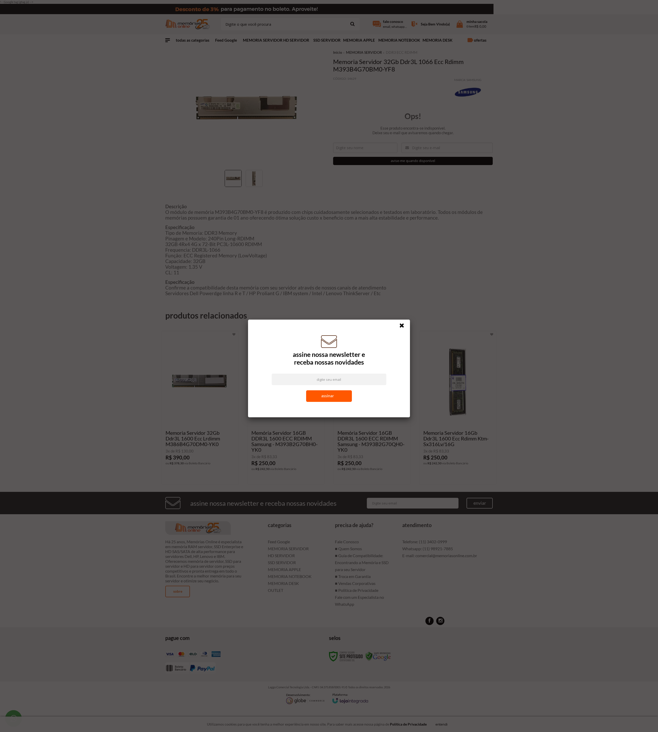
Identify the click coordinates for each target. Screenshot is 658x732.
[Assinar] (329, 397)
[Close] (404, 328)
